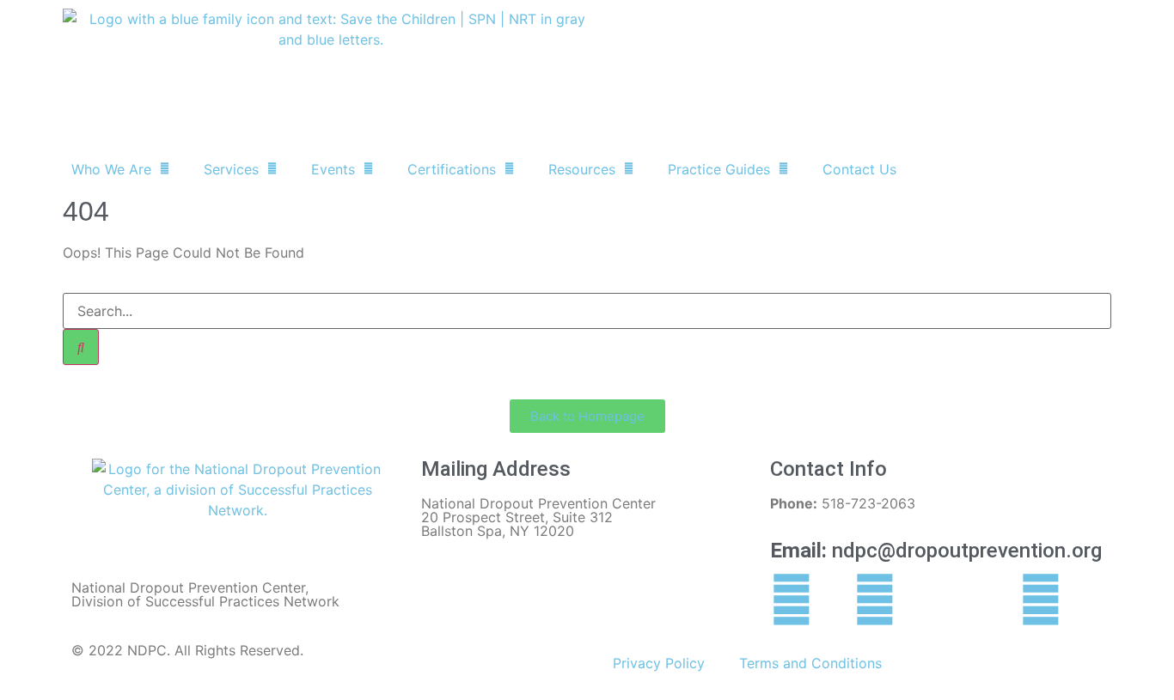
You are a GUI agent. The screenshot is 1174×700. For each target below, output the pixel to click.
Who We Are (111, 169)
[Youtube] (1040, 599)
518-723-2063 (842, 503)
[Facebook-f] (791, 599)
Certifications (451, 169)
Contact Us (859, 169)
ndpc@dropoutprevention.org (936, 551)
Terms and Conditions (810, 663)
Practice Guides (719, 169)
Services (231, 169)
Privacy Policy (659, 663)
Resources (581, 169)
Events (333, 169)
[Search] (81, 347)
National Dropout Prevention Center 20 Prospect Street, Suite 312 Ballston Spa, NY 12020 (538, 517)
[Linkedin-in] (958, 599)
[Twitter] (874, 599)
